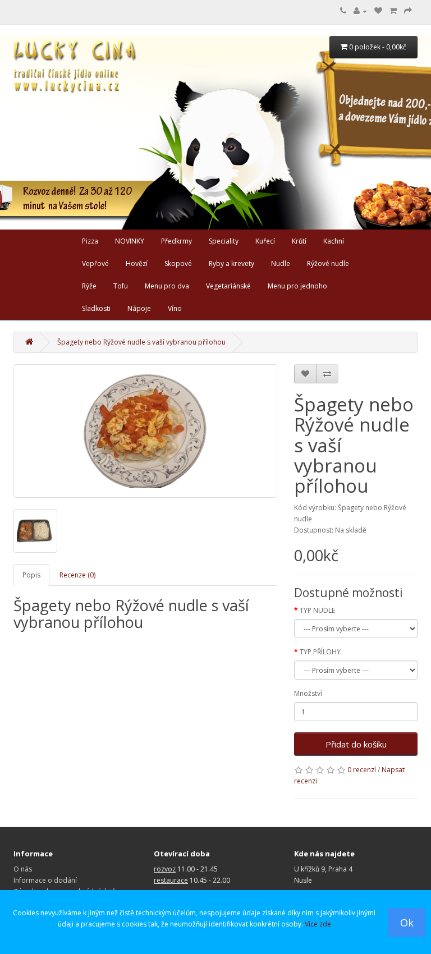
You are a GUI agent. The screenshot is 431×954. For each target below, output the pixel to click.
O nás (22, 869)
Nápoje (139, 308)
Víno (175, 308)
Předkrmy (176, 241)
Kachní (333, 241)
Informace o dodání (45, 880)
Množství (308, 693)
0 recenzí (361, 769)
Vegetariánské (228, 286)
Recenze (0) (77, 575)
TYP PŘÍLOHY (320, 652)
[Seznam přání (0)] (378, 11)
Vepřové (95, 263)
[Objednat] (408, 11)
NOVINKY (129, 241)
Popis (31, 575)
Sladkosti (96, 308)
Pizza (90, 241)
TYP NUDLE (317, 610)
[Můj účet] (360, 11)
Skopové (178, 263)
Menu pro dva (167, 286)
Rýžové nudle (328, 263)
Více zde (318, 924)
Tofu (120, 286)
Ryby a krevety (231, 263)
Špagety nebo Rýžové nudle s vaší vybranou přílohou (141, 342)
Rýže (89, 286)
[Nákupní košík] (393, 11)
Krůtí (299, 241)
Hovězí (137, 263)
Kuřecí (265, 241)
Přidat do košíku (356, 744)
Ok (407, 922)
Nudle (280, 263)
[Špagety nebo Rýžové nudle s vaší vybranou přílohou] (145, 431)
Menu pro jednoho (297, 286)
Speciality (224, 241)
